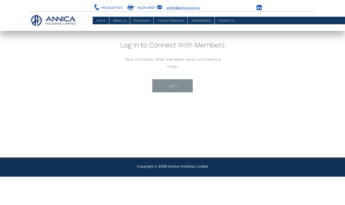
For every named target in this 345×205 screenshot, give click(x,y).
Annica (173, 166)
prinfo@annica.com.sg (183, 8)
